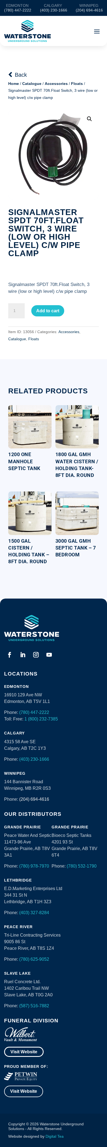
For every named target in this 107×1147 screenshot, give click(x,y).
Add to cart (47, 310)
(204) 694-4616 (34, 799)
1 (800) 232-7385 (41, 719)
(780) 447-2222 (34, 712)
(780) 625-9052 (34, 959)
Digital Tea (55, 1136)
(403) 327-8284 (34, 912)
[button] (89, 119)
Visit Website (23, 1051)
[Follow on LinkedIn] (22, 654)
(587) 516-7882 (34, 1005)
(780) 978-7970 (34, 866)
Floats (77, 83)
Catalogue (31, 83)
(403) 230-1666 (34, 759)
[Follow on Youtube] (49, 654)
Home (13, 83)
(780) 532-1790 (82, 866)
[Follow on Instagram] (35, 654)
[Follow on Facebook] (9, 654)
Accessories (56, 83)
